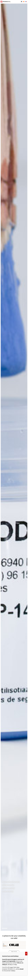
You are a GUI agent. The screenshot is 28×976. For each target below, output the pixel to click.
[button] (22, 1)
